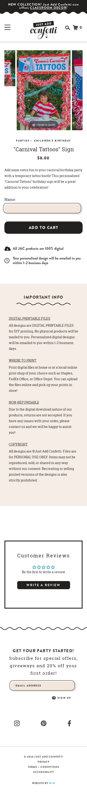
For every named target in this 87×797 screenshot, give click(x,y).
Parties (24, 140)
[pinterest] (44, 723)
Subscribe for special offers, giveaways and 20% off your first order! (43, 665)
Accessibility (43, 772)
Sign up (64, 697)
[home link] (43, 30)
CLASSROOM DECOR (48, 7)
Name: (10, 199)
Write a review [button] (43, 585)
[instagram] (18, 723)
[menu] (7, 27)
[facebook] (70, 723)
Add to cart (43, 228)
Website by (43, 783)
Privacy (44, 762)
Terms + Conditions (43, 767)
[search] (67, 28)
